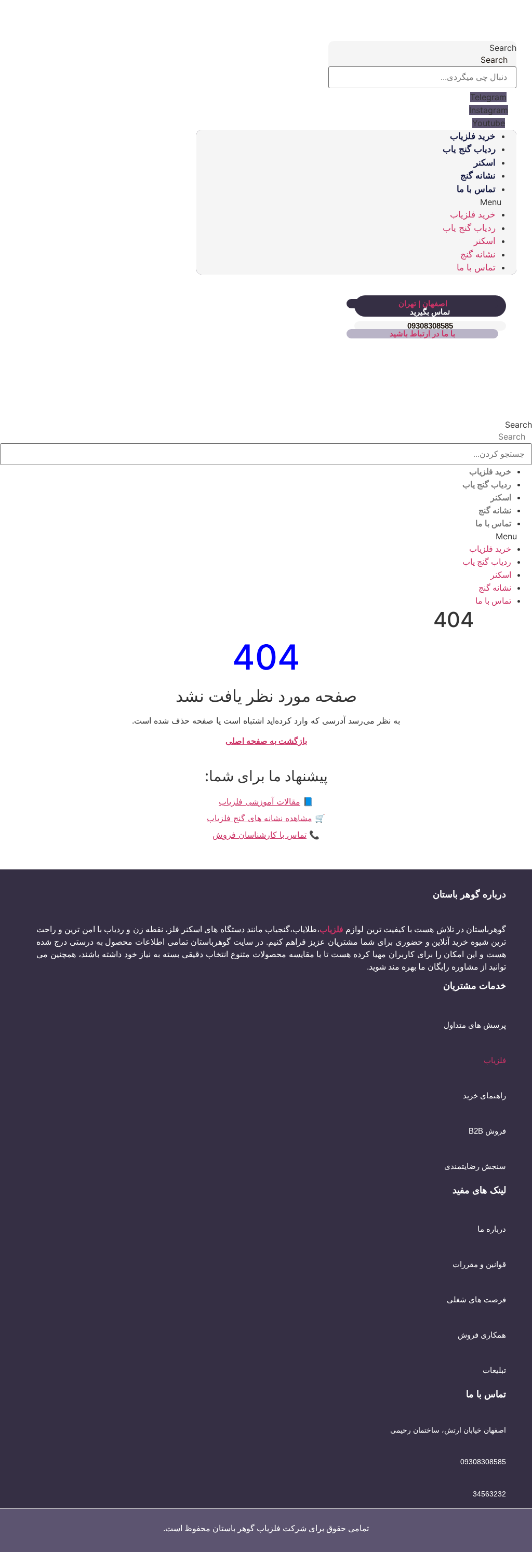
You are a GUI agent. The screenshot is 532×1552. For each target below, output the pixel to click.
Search (502, 48)
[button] (356, 202)
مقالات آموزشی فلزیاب (259, 801)
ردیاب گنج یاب (469, 149)
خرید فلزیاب (473, 136)
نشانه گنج (478, 176)
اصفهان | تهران (422, 303)
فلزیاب (495, 1060)
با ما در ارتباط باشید (422, 333)
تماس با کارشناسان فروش (259, 834)
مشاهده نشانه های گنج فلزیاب (259, 818)
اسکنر (485, 163)
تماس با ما (476, 189)
